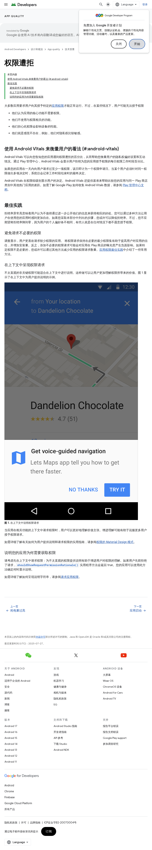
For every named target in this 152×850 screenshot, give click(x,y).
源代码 (8, 692)
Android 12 (10, 755)
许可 (23, 822)
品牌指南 (35, 822)
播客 (7, 710)
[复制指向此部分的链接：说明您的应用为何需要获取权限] (59, 553)
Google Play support (114, 738)
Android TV (109, 698)
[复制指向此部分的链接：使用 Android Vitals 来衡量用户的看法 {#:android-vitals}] (122, 149)
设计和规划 (37, 49)
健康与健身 (60, 686)
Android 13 (10, 749)
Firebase (9, 797)
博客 (7, 704)
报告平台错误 (110, 726)
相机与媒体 (60, 692)
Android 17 (10, 726)
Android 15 (10, 738)
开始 (137, 44)
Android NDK (61, 749)
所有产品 (9, 809)
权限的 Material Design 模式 (114, 542)
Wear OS (108, 680)
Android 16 (10, 732)
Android (9, 674)
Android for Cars (113, 692)
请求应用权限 (70, 577)
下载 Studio (60, 744)
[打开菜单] (6, 4)
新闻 (7, 698)
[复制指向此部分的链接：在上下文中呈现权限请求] (48, 265)
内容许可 (40, 636)
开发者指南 (60, 732)
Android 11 (10, 761)
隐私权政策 (60, 698)
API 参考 (58, 738)
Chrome (9, 791)
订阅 (49, 831)
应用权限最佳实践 (111, 250)
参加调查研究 (110, 744)
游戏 (56, 674)
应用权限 (58, 106)
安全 (7, 686)
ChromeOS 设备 (112, 686)
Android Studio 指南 (65, 726)
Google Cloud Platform (18, 803)
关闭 (119, 44)
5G (55, 704)
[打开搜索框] (101, 4)
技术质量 (70, 49)
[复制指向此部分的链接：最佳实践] (26, 205)
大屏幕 (107, 674)
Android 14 (10, 744)
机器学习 (59, 680)
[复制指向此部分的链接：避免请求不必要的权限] (45, 233)
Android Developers (15, 49)
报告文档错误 (110, 732)
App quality (14, 16)
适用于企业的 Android (17, 680)
